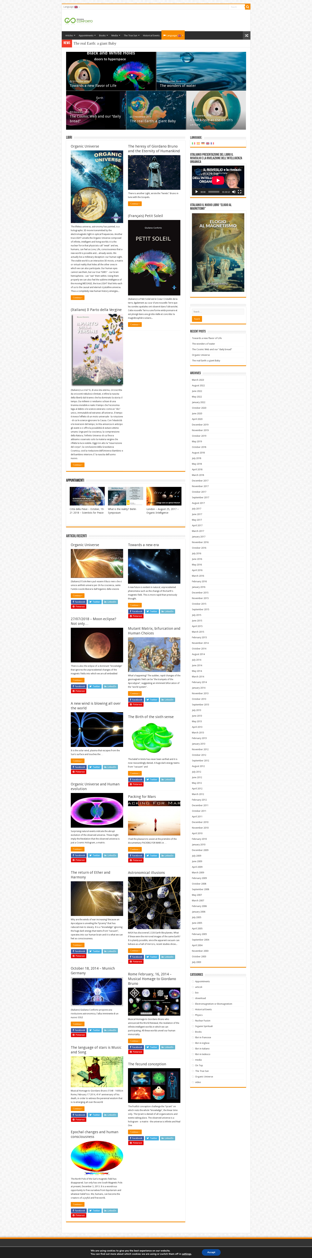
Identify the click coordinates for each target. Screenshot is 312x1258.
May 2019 (197, 441)
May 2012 (197, 783)
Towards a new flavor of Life (93, 85)
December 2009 (200, 850)
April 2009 (197, 867)
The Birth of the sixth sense (151, 717)
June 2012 (197, 777)
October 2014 (199, 648)
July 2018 (196, 458)
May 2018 (197, 463)
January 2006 (198, 911)
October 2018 (199, 447)
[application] (218, 180)
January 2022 (198, 402)
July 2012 (196, 771)
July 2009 (196, 855)
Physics (199, 1015)
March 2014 (198, 676)
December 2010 (200, 822)
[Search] (247, 7)
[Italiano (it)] (193, 143)
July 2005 (196, 917)
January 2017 (198, 536)
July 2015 (196, 615)
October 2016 (199, 547)
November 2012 (200, 749)
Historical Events (151, 35)
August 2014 (198, 654)
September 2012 (200, 760)
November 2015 (200, 598)
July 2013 (196, 710)
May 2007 (197, 895)
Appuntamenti (75, 481)
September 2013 (200, 704)
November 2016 (200, 542)
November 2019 (200, 430)
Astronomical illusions (146, 872)
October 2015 (199, 603)
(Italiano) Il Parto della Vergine (96, 310)
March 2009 (198, 872)
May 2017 (197, 519)
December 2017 (200, 480)
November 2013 (200, 693)
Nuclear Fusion (202, 1020)
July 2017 (196, 508)
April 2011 (197, 816)
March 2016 (198, 575)
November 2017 (200, 486)
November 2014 (200, 643)
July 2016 (196, 553)
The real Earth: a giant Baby (153, 121)
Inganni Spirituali (204, 1026)
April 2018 (197, 469)
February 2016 (199, 581)
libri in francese (203, 1037)
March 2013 (198, 732)
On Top (199, 1065)
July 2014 (196, 659)
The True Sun (130, 35)
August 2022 (198, 385)
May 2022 (197, 396)
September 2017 (200, 497)
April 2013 (197, 727)
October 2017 (199, 491)
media (198, 1059)
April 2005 (197, 928)
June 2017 (197, 514)
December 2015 (200, 592)
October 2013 (199, 699)
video (198, 1082)
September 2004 (200, 939)
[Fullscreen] (239, 192)
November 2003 (200, 951)
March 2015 (198, 631)
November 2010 (200, 827)
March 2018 (198, 475)
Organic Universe (85, 146)
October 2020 (199, 408)
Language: (69, 7)
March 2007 (198, 900)
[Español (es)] (198, 143)
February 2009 (199, 878)
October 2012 (199, 755)
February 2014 (199, 682)
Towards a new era (143, 545)
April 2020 (197, 419)
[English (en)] (207, 143)
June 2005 (197, 923)
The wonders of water (178, 85)
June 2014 (197, 665)
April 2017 (197, 525)
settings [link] (186, 1254)
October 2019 (199, 436)
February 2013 (199, 738)
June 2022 (197, 391)
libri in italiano (202, 1048)
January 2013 (198, 743)
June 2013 (197, 715)
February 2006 (199, 906)
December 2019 (200, 424)
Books (102, 35)
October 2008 (199, 883)
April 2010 (197, 833)
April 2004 (197, 945)
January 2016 (198, 587)
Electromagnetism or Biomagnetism (213, 1003)
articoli (198, 987)
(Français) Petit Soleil (145, 216)
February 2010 (199, 839)
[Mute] (234, 192)
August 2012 (198, 766)
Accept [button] (211, 1252)
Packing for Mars (142, 796)
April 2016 (197, 570)
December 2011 (200, 805)
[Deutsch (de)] (203, 143)
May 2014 (197, 671)
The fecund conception (147, 1064)
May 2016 (197, 564)
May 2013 (197, 721)
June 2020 (197, 413)
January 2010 (198, 844)
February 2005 (199, 934)
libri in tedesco (202, 1054)
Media (114, 35)
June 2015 (197, 620)
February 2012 (199, 799)
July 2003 (196, 962)
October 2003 (199, 956)
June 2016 (197, 559)
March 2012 (198, 794)
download (200, 998)
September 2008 (200, 889)
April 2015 (197, 626)
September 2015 (200, 609)
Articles (69, 35)
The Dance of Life (87, 43)
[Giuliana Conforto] (78, 20)
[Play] (196, 192)
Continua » (77, 297)
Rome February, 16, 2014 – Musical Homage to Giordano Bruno (152, 979)
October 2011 (199, 811)
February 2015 (199, 637)
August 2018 (198, 452)
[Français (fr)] (212, 143)
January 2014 (198, 687)
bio (197, 992)
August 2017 (198, 503)
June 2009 (197, 861)
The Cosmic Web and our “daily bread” (212, 349)
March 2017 (198, 531)
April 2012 (197, 788)
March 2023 (198, 380)
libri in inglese (202, 1043)
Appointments (86, 35)
